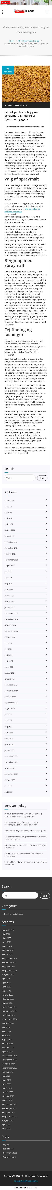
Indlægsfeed (8, 1149)
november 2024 (11, 619)
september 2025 (11, 560)
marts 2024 (9, 667)
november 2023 (11, 691)
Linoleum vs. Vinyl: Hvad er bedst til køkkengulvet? (25, 831)
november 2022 (11, 762)
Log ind (6, 1145)
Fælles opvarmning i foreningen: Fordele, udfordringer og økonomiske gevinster (22, 823)
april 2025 (9, 589)
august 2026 (10, 500)
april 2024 (9, 661)
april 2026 (9, 524)
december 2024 (11, 613)
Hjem (11, 41)
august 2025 (10, 566)
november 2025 (11, 548)
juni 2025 (8, 577)
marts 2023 (9, 738)
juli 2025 (8, 571)
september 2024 (11, 631)
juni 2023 (8, 720)
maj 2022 (8, 792)
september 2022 (11, 774)
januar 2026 (10, 536)
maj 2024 (8, 655)
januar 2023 (10, 750)
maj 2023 (8, 726)
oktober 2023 (10, 697)
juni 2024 (8, 649)
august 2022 (10, 780)
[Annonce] (26, 101)
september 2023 (11, 702)
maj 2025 (8, 583)
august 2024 (10, 637)
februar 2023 (10, 744)
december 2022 (11, 756)
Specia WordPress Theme (26, 1180)
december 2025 (11, 542)
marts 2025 (9, 595)
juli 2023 (8, 714)
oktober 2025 (10, 554)
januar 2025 (10, 607)
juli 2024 (8, 643)
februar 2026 (10, 530)
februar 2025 (10, 601)
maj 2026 (8, 518)
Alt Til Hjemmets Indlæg (28, 41)
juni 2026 (8, 512)
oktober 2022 (10, 768)
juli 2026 (8, 506)
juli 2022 (8, 786)
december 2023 (11, 685)
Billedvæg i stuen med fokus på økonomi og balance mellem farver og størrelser (23, 815)
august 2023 (10, 708)
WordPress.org (9, 1157)
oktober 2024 (10, 625)
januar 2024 (10, 679)
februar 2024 (10, 673)
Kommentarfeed (10, 1153)
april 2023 (9, 732)
